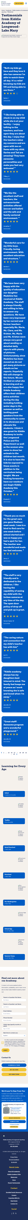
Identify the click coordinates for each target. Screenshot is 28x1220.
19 (20, 752)
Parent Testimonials (14, 1183)
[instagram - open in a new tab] (15, 1213)
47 (14, 754)
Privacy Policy (14, 1157)
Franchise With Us (14, 1198)
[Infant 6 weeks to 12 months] (22, 779)
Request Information (14, 1118)
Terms (16, 1045)
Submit (5, 1050)
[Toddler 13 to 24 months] (22, 807)
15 (8, 752)
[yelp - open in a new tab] (13, 1213)
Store (14, 1180)
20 (23, 752)
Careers (14, 1195)
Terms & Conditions (14, 1159)
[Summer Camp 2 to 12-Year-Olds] (22, 944)
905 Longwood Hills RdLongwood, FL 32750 (16, 1108)
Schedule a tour (14, 1065)
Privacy (22, 1045)
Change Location (15, 1124)
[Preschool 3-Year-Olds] (22, 861)
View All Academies (14, 1171)
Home (3, 10)
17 (14, 752)
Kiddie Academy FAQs (14, 1174)
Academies (8, 10)
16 (11, 752)
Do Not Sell (14, 1162)
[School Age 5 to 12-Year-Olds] (22, 915)
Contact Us (14, 1203)
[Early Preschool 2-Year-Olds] (22, 835)
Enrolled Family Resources (14, 1192)
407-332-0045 (14, 1070)
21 (26, 752)
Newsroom (14, 1177)
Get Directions (14, 1074)
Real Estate (14, 1201)
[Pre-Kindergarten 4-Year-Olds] (22, 890)
